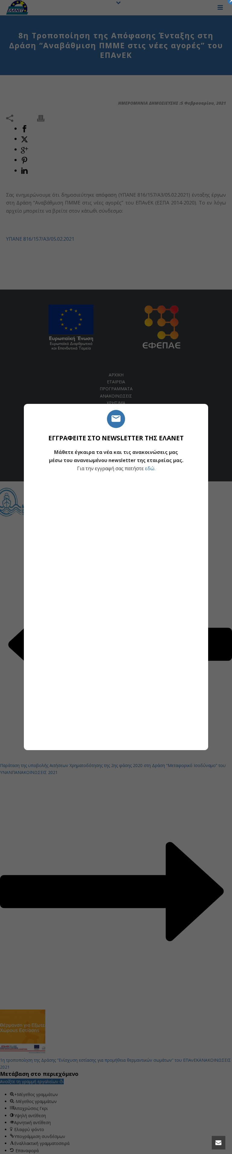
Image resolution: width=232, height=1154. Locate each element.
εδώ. (150, 468)
